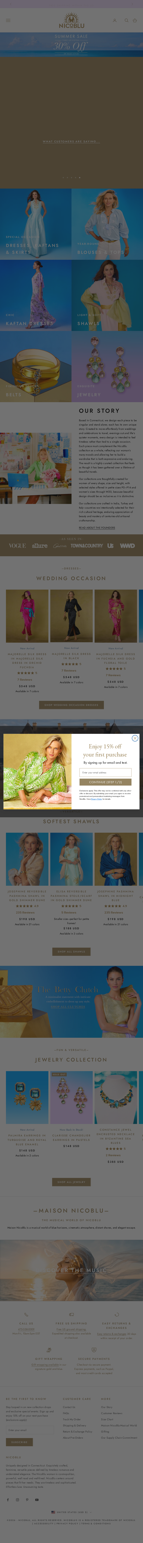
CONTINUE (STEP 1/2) (105, 782)
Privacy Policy (96, 799)
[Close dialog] (135, 738)
